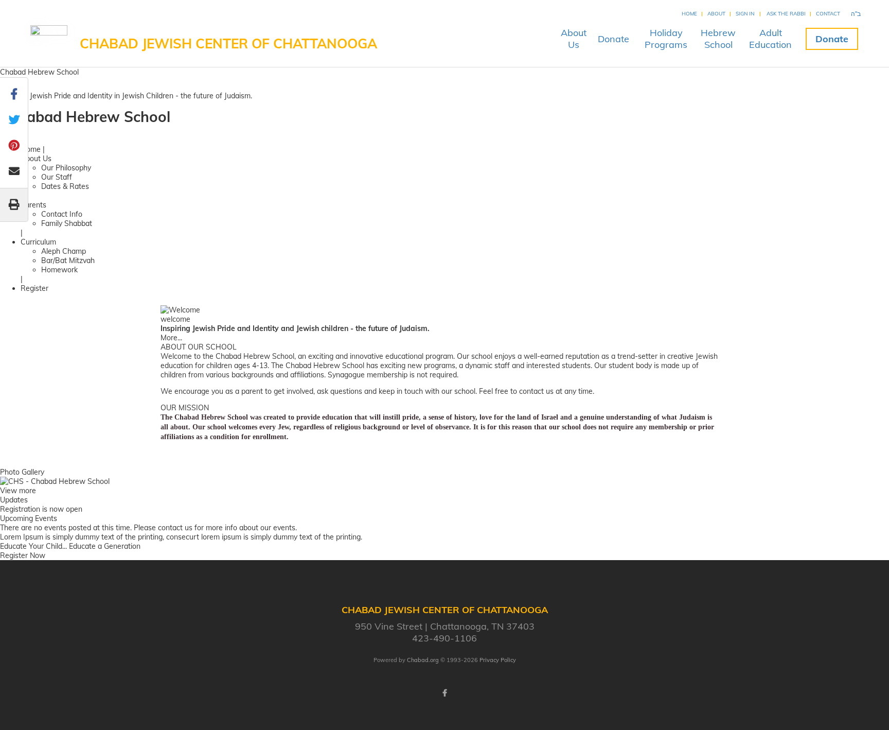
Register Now (22, 555)
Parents (33, 205)
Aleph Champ (63, 251)
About (716, 13)
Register (34, 288)
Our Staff (56, 177)
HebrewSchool (718, 38)
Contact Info (61, 214)
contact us (175, 527)
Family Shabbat (66, 223)
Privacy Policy (497, 660)
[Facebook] (444, 693)
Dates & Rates (65, 186)
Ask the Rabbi (786, 13)
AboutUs (573, 38)
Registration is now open (41, 509)
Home (689, 13)
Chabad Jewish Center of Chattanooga (228, 43)
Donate (613, 39)
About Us (36, 158)
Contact (828, 13)
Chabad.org (423, 660)
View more (18, 490)
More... (171, 337)
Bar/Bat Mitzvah (68, 260)
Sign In (745, 13)
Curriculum (38, 242)
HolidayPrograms (666, 38)
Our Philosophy (66, 167)
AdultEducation (770, 38)
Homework (59, 269)
